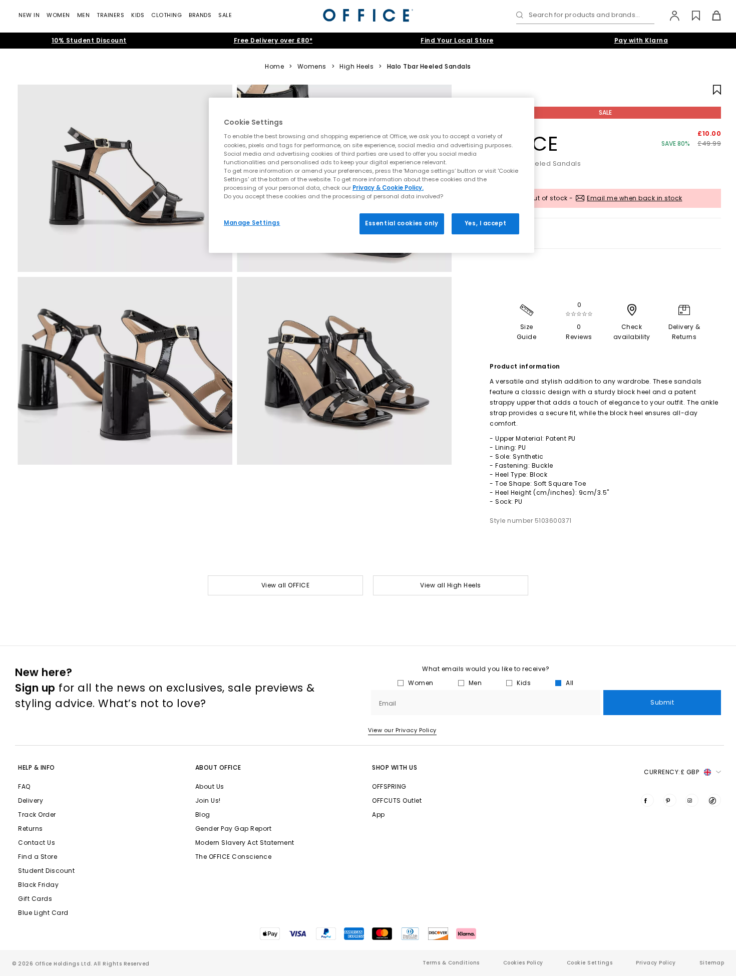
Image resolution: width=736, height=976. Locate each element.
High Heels (356, 67)
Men (83, 15)
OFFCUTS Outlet (397, 800)
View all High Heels (450, 585)
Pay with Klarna (641, 40)
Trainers (110, 15)
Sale (225, 15)
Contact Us (36, 842)
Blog (202, 814)
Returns (30, 828)
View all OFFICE (285, 585)
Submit (662, 702)
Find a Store (37, 856)
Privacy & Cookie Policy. (388, 188)
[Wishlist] (690, 15)
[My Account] (669, 15)
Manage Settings (252, 223)
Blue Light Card (43, 912)
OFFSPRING (389, 786)
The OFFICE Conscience (233, 856)
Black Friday (38, 884)
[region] (371, 175)
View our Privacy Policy (402, 730)
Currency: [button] (671, 772)
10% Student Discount (89, 40)
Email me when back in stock (634, 198)
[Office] (368, 15)
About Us (209, 786)
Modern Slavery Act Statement (244, 842)
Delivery (30, 800)
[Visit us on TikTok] (714, 800)
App (378, 814)
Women (58, 15)
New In (29, 15)
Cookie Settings (590, 962)
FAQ (24, 786)
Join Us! (208, 800)
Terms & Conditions (451, 962)
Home (274, 67)
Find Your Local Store (457, 40)
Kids (137, 15)
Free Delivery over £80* (273, 40)
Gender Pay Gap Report (233, 828)
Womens (311, 67)
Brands (200, 15)
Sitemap (711, 962)
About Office (218, 767)
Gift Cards (35, 898)
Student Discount (46, 870)
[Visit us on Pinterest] (669, 800)
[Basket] (710, 15)
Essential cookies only (402, 223)
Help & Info (36, 767)
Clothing (166, 15)
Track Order (37, 814)
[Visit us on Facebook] (647, 800)
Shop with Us (394, 767)
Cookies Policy (523, 962)
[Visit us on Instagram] (691, 800)
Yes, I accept (485, 223)
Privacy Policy (655, 962)
